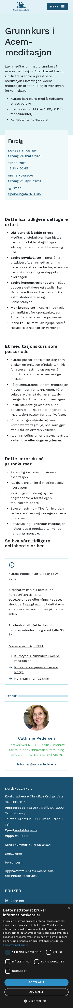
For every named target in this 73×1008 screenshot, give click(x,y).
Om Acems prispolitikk (26, 646)
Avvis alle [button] (36, 992)
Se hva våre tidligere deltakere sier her (27, 543)
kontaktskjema (25, 830)
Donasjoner (13, 853)
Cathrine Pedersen (36, 738)
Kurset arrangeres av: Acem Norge (36, 669)
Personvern (14, 862)
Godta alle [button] (36, 982)
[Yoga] (21, 6)
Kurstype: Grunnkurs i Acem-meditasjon (37, 658)
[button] (36, 1001)
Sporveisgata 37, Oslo (24, 194)
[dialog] (36, 956)
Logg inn (17, 901)
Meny (54, 6)
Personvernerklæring (15, 945)
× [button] (68, 908)
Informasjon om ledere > (36, 764)
